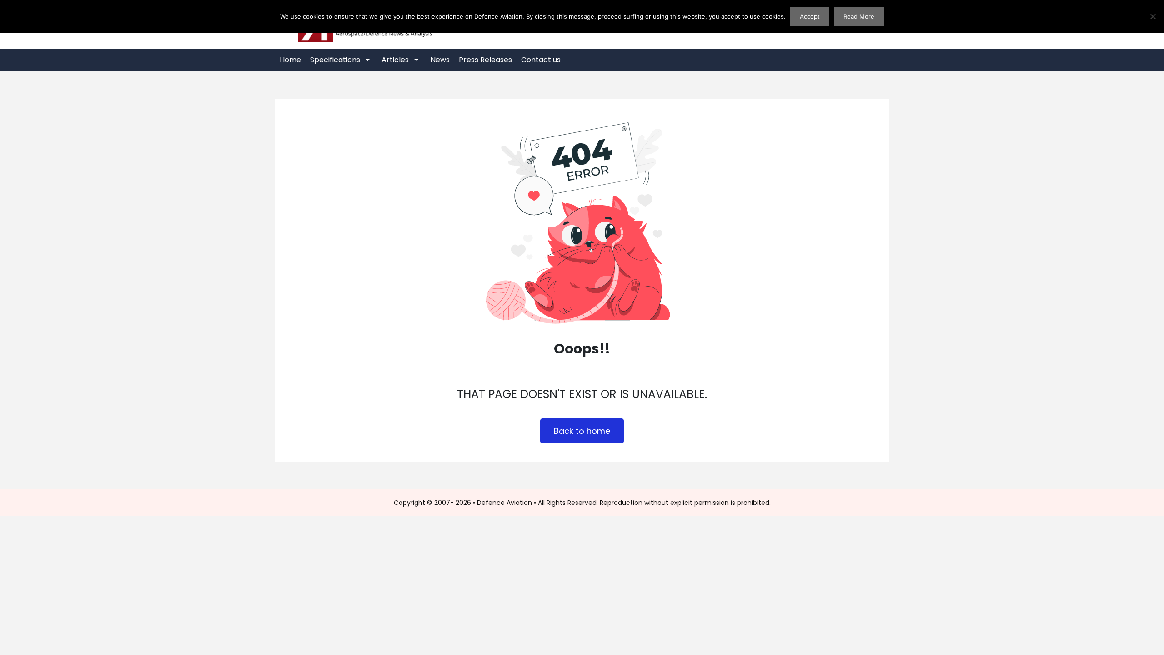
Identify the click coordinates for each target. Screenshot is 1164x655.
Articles (395, 60)
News (440, 60)
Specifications (335, 60)
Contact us (541, 60)
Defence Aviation (504, 502)
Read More (858, 16)
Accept (810, 16)
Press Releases (485, 60)
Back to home (582, 431)
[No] (1152, 16)
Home (290, 60)
